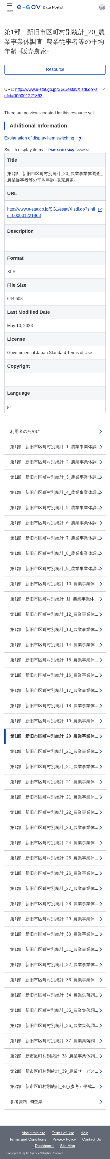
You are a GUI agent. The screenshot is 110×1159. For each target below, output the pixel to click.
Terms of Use (63, 1133)
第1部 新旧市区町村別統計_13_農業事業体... (54, 629)
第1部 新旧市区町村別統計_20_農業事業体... (54, 736)
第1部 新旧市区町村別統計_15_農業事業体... (54, 660)
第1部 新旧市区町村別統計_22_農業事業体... (54, 812)
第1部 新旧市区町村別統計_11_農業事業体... (53, 599)
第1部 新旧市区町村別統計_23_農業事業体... (54, 827)
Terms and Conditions (27, 1139)
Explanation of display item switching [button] (39, 138)
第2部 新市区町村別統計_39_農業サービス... (54, 1071)
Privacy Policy (64, 1139)
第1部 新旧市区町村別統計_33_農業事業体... (54, 980)
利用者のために (25, 431)
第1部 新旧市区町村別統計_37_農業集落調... (54, 1040)
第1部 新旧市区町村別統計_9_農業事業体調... (55, 568)
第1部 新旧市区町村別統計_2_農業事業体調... (55, 462)
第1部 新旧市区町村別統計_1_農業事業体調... (55, 446)
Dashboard (44, 1146)
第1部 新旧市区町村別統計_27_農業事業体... (54, 888)
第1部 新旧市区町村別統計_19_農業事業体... (54, 721)
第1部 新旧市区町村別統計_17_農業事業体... (54, 690)
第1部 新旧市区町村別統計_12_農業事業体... (54, 614)
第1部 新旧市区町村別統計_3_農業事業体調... (55, 477)
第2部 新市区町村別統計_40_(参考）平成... (52, 1086)
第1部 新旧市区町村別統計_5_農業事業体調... (55, 507)
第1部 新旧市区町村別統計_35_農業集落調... (54, 1010)
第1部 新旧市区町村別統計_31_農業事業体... (54, 949)
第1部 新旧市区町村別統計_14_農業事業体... (54, 644)
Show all (82, 150)
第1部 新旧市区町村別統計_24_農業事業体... (54, 842)
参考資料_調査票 (26, 1101)
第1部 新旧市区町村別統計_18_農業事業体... (54, 705)
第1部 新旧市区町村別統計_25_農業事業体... (54, 858)
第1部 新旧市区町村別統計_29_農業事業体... (54, 919)
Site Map (67, 1146)
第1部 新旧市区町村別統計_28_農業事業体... (54, 903)
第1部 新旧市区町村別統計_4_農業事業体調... (55, 492)
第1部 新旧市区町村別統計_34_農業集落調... (54, 995)
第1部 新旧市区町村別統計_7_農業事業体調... (55, 538)
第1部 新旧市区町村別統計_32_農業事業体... (54, 964)
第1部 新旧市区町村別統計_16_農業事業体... (54, 675)
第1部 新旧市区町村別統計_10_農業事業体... (54, 584)
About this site (33, 1133)
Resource (55, 69)
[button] (102, 7)
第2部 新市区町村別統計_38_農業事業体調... (54, 1056)
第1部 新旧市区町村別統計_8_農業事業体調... (55, 553)
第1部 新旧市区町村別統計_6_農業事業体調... (55, 523)
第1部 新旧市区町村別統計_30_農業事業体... (54, 934)
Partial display (61, 150)
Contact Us (91, 1139)
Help (84, 1133)
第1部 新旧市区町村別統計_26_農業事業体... (54, 873)
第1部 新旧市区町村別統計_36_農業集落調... (54, 1025)
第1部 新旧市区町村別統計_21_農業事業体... (54, 751)
